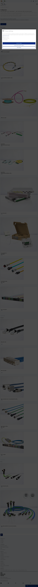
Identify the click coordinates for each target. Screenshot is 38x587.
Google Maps (6, 39)
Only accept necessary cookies (19, 45)
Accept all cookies (19, 43)
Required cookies (6, 37)
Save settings (19, 47)
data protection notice (6, 35)
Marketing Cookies (6, 38)
